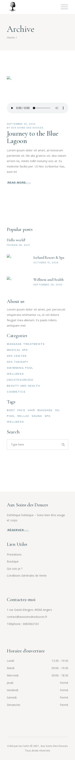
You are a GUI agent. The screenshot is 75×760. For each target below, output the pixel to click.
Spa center (17, 355)
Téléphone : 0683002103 (23, 624)
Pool (11, 415)
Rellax (23, 415)
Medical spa (17, 349)
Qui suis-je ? (14, 568)
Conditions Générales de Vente (27, 575)
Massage (45, 410)
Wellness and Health (48, 279)
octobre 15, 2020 (46, 262)
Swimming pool (20, 367)
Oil (57, 410)
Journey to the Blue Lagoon (32, 137)
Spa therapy (17, 361)
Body (11, 410)
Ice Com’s (24, 746)
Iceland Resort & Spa (48, 257)
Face (21, 410)
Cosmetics (16, 391)
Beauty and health (23, 385)
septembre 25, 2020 (21, 124)
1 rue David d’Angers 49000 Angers (29, 610)
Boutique (13, 561)
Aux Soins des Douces (27, 127)
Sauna (37, 415)
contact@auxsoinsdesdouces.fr (27, 617)
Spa (47, 415)
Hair (31, 410)
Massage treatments (26, 343)
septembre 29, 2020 (47, 284)
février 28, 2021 (18, 245)
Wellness (15, 373)
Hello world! (16, 240)
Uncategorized (20, 379)
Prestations (14, 554)
